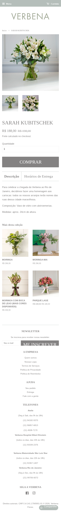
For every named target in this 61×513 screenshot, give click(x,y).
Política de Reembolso (30, 374)
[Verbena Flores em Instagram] (33, 493)
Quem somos (31, 358)
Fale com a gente (30, 396)
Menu (8, 4)
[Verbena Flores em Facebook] (27, 493)
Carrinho (54, 4)
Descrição (11, 176)
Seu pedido (30, 388)
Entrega (30, 392)
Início (4, 31)
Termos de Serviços (30, 366)
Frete (4, 136)
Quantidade (8, 143)
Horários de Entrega (38, 176)
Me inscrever (39, 344)
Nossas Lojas (31, 362)
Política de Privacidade (30, 370)
